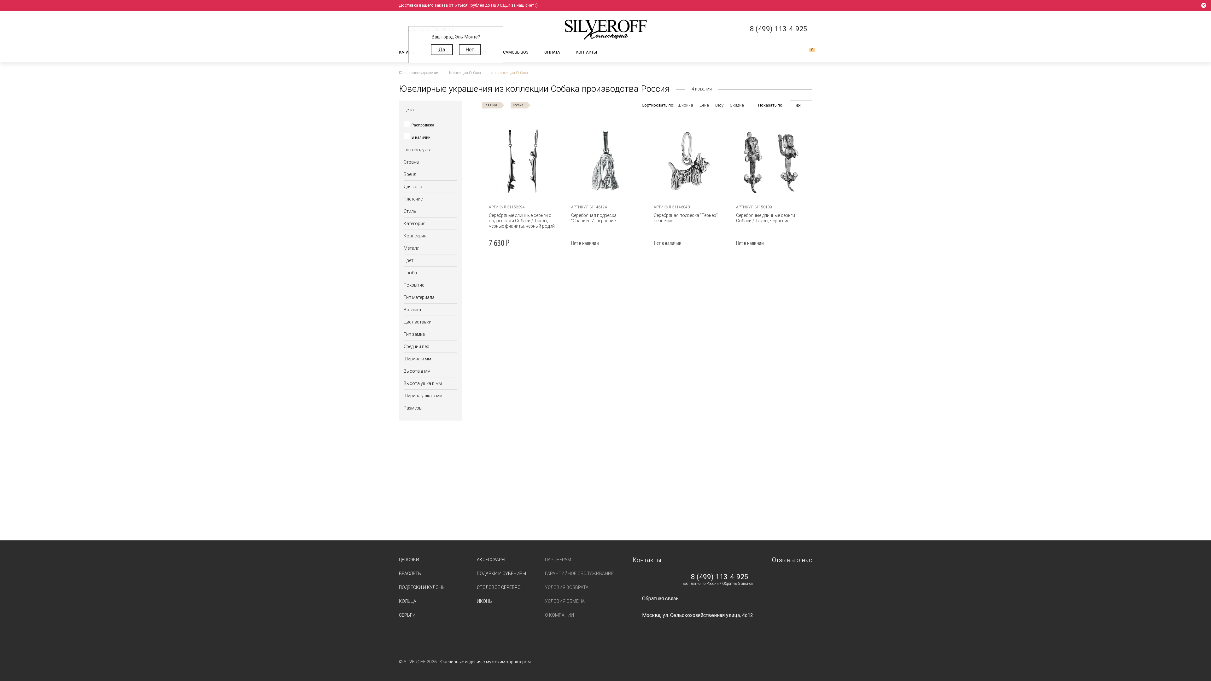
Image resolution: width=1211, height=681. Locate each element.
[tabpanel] (606, 161)
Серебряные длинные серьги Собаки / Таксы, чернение (765, 218)
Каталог (408, 52)
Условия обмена (565, 601)
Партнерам (558, 559)
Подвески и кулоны (422, 587)
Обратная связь (660, 599)
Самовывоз (516, 52)
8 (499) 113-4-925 (719, 577)
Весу (719, 105)
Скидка (737, 105)
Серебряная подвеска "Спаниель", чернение (594, 218)
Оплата (552, 52)
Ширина (685, 105)
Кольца (407, 601)
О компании (559, 615)
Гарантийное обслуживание (579, 573)
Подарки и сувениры (501, 573)
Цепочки (409, 559)
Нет (469, 50)
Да (441, 50)
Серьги (407, 615)
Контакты (586, 52)
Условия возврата (566, 587)
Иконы (485, 601)
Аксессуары (491, 559)
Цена (704, 105)
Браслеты (410, 573)
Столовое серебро (499, 587)
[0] (807, 52)
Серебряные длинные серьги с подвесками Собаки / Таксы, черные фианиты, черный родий (522, 221)
